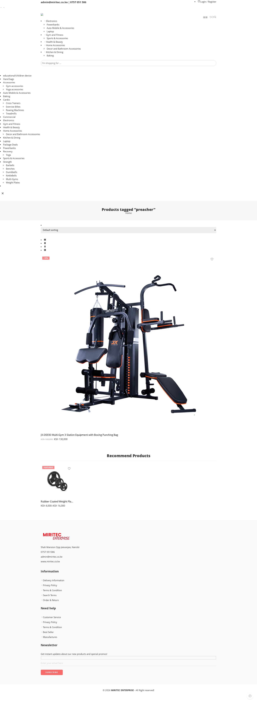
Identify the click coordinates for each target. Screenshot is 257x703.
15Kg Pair (49, 488)
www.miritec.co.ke (50, 561)
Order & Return (51, 600)
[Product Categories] (204, 17)
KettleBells (11, 175)
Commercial (9, 117)
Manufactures (50, 637)
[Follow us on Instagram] (46, 568)
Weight (44, 475)
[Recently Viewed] (250, 696)
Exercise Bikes (13, 106)
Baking (50, 55)
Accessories (9, 82)
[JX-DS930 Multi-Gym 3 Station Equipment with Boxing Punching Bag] (128, 343)
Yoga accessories (14, 89)
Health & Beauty (54, 41)
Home (128, 213)
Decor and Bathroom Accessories (64, 48)
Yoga (8, 154)
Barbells (10, 165)
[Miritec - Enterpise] (45, 14)
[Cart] (208, 18)
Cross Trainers (13, 103)
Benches (10, 168)
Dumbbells (11, 172)
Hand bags (8, 79)
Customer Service (52, 617)
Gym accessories (14, 86)
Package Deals (10, 144)
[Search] (215, 17)
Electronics (51, 21)
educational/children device (17, 75)
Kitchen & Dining (54, 52)
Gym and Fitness (54, 34)
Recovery (7, 151)
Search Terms (50, 595)
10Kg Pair (49, 484)
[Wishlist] (210, 17)
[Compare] (213, 17)
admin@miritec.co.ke (51, 556)
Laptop (50, 31)
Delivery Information (53, 580)
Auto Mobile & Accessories (60, 28)
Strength (7, 161)
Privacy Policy (50, 585)
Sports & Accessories (57, 38)
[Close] (2, 193)
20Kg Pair (49, 493)
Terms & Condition (52, 590)
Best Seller (48, 632)
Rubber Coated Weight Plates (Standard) (57, 501)
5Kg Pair (49, 479)
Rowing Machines (15, 110)
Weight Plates (13, 182)
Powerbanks (53, 24)
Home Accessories (55, 45)
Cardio (6, 99)
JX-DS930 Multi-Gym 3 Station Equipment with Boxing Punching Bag (79, 434)
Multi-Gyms (12, 179)
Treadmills (11, 113)
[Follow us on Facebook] (42, 568)
